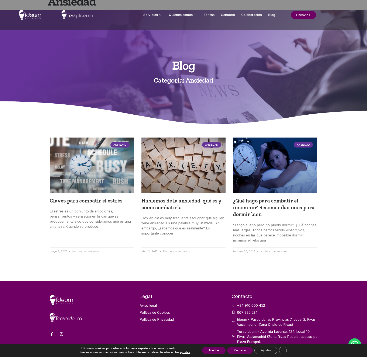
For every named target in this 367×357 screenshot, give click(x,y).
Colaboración (251, 15)
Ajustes (266, 350)
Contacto (228, 15)
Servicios (150, 15)
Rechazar (240, 350)
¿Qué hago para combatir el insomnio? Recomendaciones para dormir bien (274, 208)
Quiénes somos (181, 15)
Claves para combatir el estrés (86, 201)
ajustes (185, 352)
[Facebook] (52, 334)
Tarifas (209, 15)
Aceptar (214, 350)
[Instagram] (61, 334)
